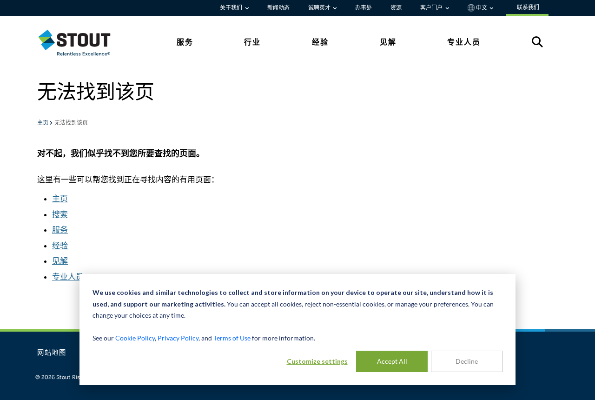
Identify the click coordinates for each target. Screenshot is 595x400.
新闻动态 (278, 8)
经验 (60, 245)
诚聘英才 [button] (320, 8)
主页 (43, 123)
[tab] (81, 42)
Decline (467, 361)
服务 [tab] (185, 42)
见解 (60, 261)
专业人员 (68, 276)
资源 (396, 8)
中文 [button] (482, 8)
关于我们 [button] (232, 8)
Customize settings (317, 361)
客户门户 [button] (432, 8)
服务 (60, 229)
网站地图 (51, 353)
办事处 (363, 8)
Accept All (392, 361)
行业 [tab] (252, 42)
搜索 (60, 214)
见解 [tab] (388, 42)
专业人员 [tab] (464, 42)
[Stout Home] (81, 42)
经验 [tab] (320, 42)
